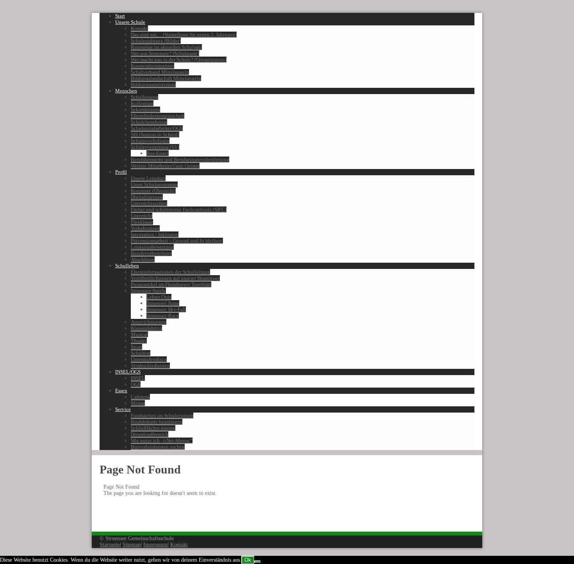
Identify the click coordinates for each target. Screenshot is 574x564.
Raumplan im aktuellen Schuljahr (166, 47)
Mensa (138, 403)
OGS (136, 384)
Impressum (155, 545)
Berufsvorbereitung (151, 253)
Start (120, 16)
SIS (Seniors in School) (155, 134)
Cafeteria (140, 397)
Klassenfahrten (146, 328)
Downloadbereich (149, 434)
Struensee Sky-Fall (166, 309)
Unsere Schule (130, 22)
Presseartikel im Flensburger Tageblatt (171, 284)
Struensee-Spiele (148, 291)
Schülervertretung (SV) (155, 147)
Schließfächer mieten (153, 428)
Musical (139, 334)
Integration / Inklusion (154, 234)
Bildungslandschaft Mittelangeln (166, 78)
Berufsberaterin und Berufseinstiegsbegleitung (180, 159)
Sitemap (132, 545)
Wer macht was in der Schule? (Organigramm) (178, 59)
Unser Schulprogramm (154, 184)
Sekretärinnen (145, 109)
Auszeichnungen (148, 322)
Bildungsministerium (153, 84)
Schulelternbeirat (149, 122)
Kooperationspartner (152, 66)
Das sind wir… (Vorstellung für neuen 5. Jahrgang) (184, 34)
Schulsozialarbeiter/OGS (157, 128)
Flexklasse (142, 222)
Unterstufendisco (149, 359)
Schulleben (127, 266)
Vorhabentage (145, 228)
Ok (247, 560)
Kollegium (142, 103)
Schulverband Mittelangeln (160, 72)
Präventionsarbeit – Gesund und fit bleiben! (177, 241)
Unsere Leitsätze (148, 178)
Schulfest (140, 353)
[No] (257, 561)
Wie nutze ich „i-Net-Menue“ (162, 440)
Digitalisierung (147, 197)
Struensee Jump (162, 303)
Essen (121, 390)
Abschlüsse (143, 259)
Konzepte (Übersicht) (153, 191)
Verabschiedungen (150, 365)
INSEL (138, 378)
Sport (136, 347)
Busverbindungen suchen (158, 447)
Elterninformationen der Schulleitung (170, 272)
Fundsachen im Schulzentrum (162, 415)
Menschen (126, 91)
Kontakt (139, 28)
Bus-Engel (157, 153)
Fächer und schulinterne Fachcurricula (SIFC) (178, 209)
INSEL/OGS (128, 372)
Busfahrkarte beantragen (156, 422)
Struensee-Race (162, 315)
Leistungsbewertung (152, 247)
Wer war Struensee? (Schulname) (165, 53)
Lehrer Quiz (158, 297)
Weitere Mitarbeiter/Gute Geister (165, 166)
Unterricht (141, 216)
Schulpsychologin (150, 141)
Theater (139, 340)
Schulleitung (144, 97)
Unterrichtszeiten (149, 203)
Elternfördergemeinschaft (157, 116)
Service (123, 409)
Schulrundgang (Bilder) (156, 41)
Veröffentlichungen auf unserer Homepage (175, 278)
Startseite (110, 545)
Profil (121, 172)
